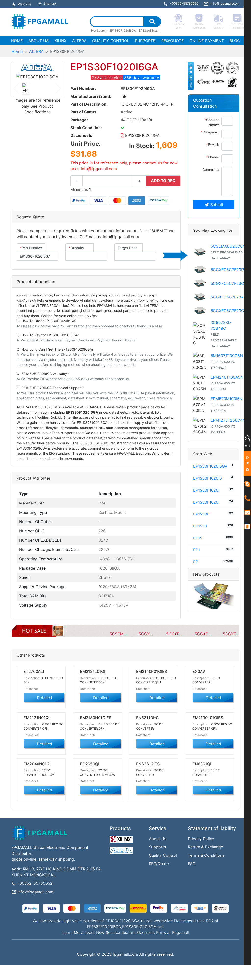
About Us (157, 838)
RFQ (247, 463)
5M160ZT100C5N (227, 355)
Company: (210, 132)
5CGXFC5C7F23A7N (230, 297)
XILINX (60, 40)
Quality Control (163, 855)
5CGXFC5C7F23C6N (230, 310)
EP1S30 (200, 526)
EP (195, 561)
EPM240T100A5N (227, 377)
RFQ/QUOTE (172, 40)
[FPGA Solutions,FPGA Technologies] (40, 21)
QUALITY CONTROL (110, 40)
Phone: (212, 157)
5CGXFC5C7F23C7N (230, 283)
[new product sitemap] (213, 595)
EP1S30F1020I (206, 490)
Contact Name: (211, 122)
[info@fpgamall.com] (247, 512)
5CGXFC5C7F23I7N (229, 269)
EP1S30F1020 (205, 502)
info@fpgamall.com (35, 891)
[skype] (247, 484)
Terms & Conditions (206, 855)
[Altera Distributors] (122, 849)
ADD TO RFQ (163, 180)
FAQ (191, 863)
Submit (216, 204)
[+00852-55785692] (247, 498)
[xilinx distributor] (122, 838)
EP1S (197, 538)
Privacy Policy (201, 838)
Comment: (210, 169)
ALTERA (79, 40)
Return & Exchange (205, 846)
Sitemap (50, 3)
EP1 (196, 550)
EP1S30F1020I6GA (142, 135)
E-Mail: (212, 145)
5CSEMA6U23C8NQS (231, 246)
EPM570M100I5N (226, 398)
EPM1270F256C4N (228, 420)
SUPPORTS (145, 40)
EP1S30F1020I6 (207, 478)
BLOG (234, 40)
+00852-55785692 (35, 883)
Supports (157, 846)
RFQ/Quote (159, 863)
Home (17, 51)
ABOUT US (38, 40)
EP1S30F (201, 514)
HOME (18, 40)
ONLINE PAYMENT (206, 40)
